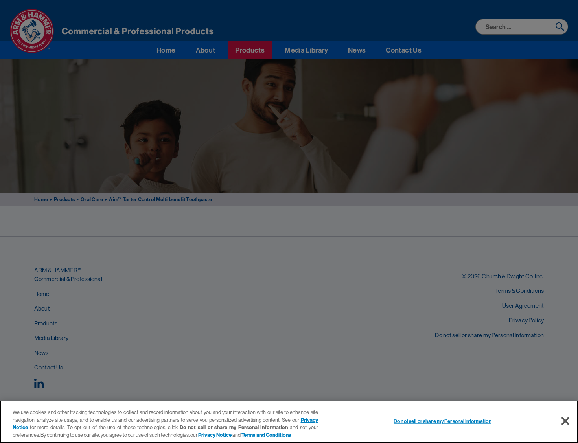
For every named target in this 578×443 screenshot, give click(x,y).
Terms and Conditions (266, 435)
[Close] (565, 421)
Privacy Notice (215, 435)
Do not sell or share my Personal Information (442, 421)
